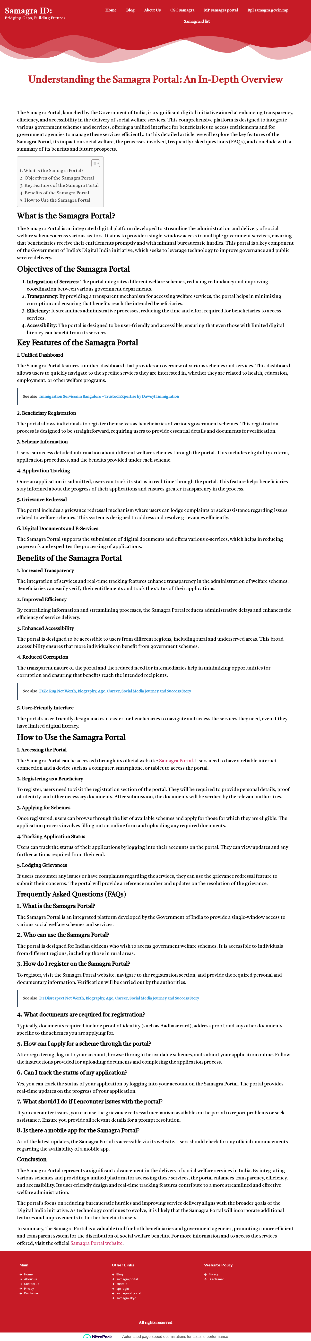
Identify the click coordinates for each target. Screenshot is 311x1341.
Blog (130, 10)
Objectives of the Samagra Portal (59, 178)
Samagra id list (197, 22)
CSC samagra (182, 10)
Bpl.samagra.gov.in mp (268, 10)
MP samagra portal (221, 10)
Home (111, 10)
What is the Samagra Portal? (53, 171)
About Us (152, 10)
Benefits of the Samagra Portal (57, 193)
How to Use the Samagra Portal (57, 200)
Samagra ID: (28, 11)
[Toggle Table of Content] (93, 163)
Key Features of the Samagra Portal (62, 185)
